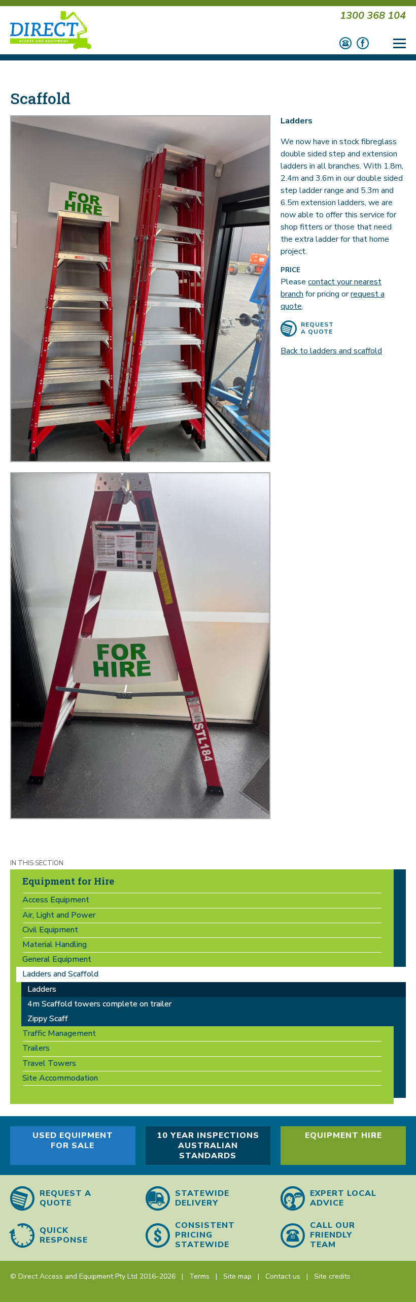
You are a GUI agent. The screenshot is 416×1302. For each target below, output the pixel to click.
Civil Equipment (50, 929)
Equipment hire (343, 1135)
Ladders (41, 989)
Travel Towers (49, 1063)
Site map (237, 1276)
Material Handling (54, 944)
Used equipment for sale (72, 1140)
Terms (199, 1276)
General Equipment (56, 959)
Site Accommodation (60, 1078)
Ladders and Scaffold (60, 974)
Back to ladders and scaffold (331, 350)
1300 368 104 (373, 15)
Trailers (36, 1048)
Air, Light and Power (58, 915)
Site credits (332, 1276)
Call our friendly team (332, 1235)
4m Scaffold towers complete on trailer (99, 1004)
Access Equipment (55, 899)
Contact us (282, 1276)
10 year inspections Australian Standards (208, 1145)
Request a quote (317, 328)
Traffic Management (59, 1033)
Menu (399, 39)
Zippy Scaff (47, 1018)
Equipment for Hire (68, 880)
